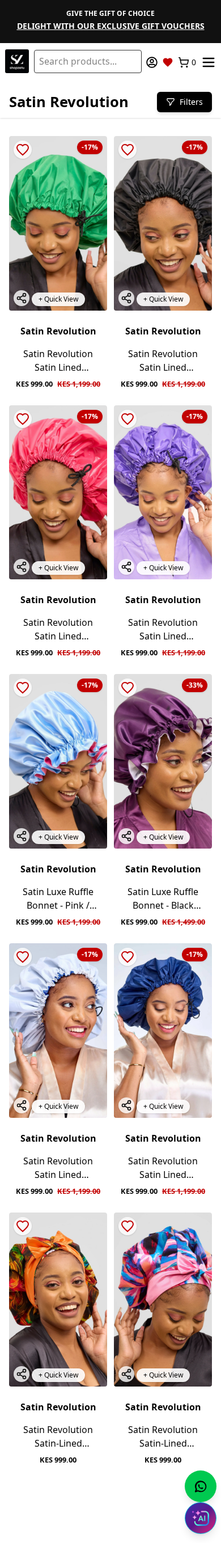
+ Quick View (58, 299)
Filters (191, 101)
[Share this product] (21, 298)
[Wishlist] (167, 62)
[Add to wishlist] (23, 150)
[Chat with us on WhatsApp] (200, 1486)
